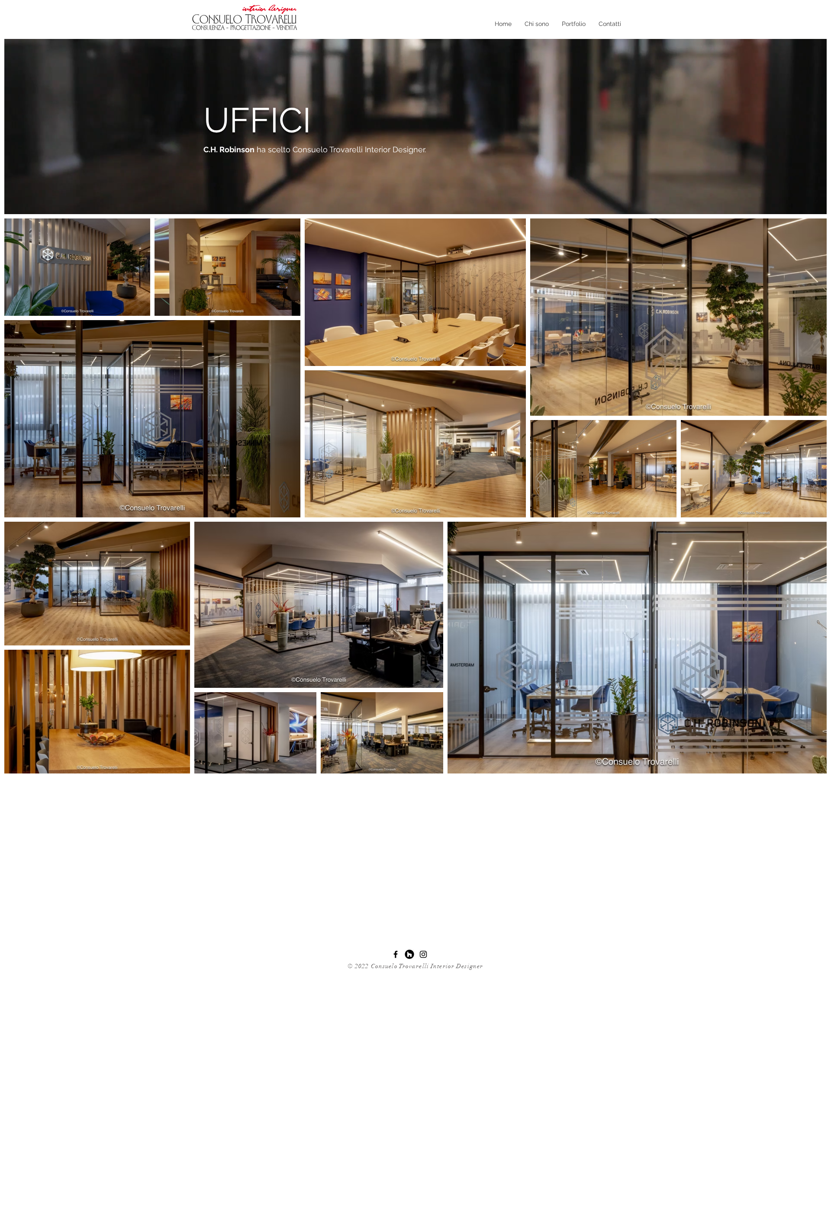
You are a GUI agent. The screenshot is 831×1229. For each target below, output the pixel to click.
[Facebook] (395, 954)
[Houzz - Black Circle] (409, 954)
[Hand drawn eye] (246, 19)
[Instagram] (423, 954)
